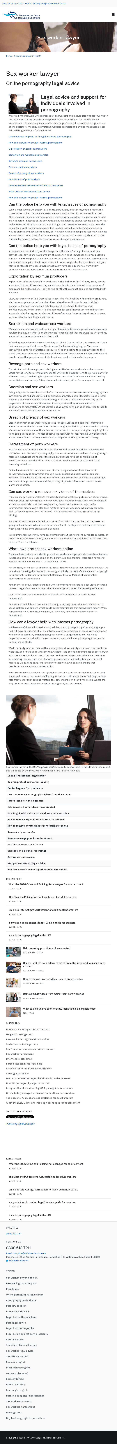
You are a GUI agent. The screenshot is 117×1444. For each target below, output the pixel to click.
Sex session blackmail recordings (26, 850)
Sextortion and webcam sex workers (28, 154)
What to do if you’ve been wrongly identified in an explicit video (59, 1008)
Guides (12, 889)
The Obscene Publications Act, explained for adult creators (42, 897)
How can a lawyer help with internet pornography (35, 142)
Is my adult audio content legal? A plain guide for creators (42, 922)
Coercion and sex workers (23, 167)
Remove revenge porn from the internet (30, 838)
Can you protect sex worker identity (28, 781)
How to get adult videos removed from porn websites (38, 813)
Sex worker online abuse (21, 857)
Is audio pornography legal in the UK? (30, 935)
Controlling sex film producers (25, 788)
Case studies (29, 953)
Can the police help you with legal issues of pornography (40, 136)
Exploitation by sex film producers (28, 148)
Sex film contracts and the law (25, 844)
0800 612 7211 (10, 3)
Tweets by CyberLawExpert (20, 1123)
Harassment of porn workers (24, 179)
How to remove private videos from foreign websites (37, 825)
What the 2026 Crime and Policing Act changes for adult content (46, 884)
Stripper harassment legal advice (26, 863)
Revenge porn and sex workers (25, 161)
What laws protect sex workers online (29, 191)
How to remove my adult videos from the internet (35, 819)
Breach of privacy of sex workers (26, 173)
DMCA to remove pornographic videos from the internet (39, 794)
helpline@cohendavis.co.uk (51, 3)
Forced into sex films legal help (25, 800)
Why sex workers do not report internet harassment (37, 869)
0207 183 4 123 (27, 3)
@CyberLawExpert (18, 1260)
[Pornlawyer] (21, 14)
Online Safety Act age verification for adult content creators (43, 910)
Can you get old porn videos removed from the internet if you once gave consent (64, 965)
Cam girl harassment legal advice (26, 775)
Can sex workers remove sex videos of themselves (36, 185)
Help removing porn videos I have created (31, 806)
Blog (25, 1013)
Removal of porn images (21, 832)
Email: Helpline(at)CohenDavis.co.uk (26, 1253)
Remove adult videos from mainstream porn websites (53, 993)
